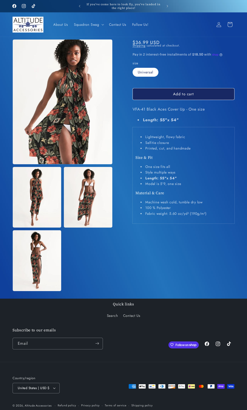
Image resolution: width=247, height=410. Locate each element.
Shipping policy (142, 405)
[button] (88, 24)
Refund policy (67, 405)
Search (112, 315)
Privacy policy (90, 405)
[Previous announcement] (79, 6)
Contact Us (131, 315)
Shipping (139, 45)
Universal (145, 72)
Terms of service (115, 405)
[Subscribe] (97, 343)
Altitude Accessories (38, 405)
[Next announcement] (167, 6)
